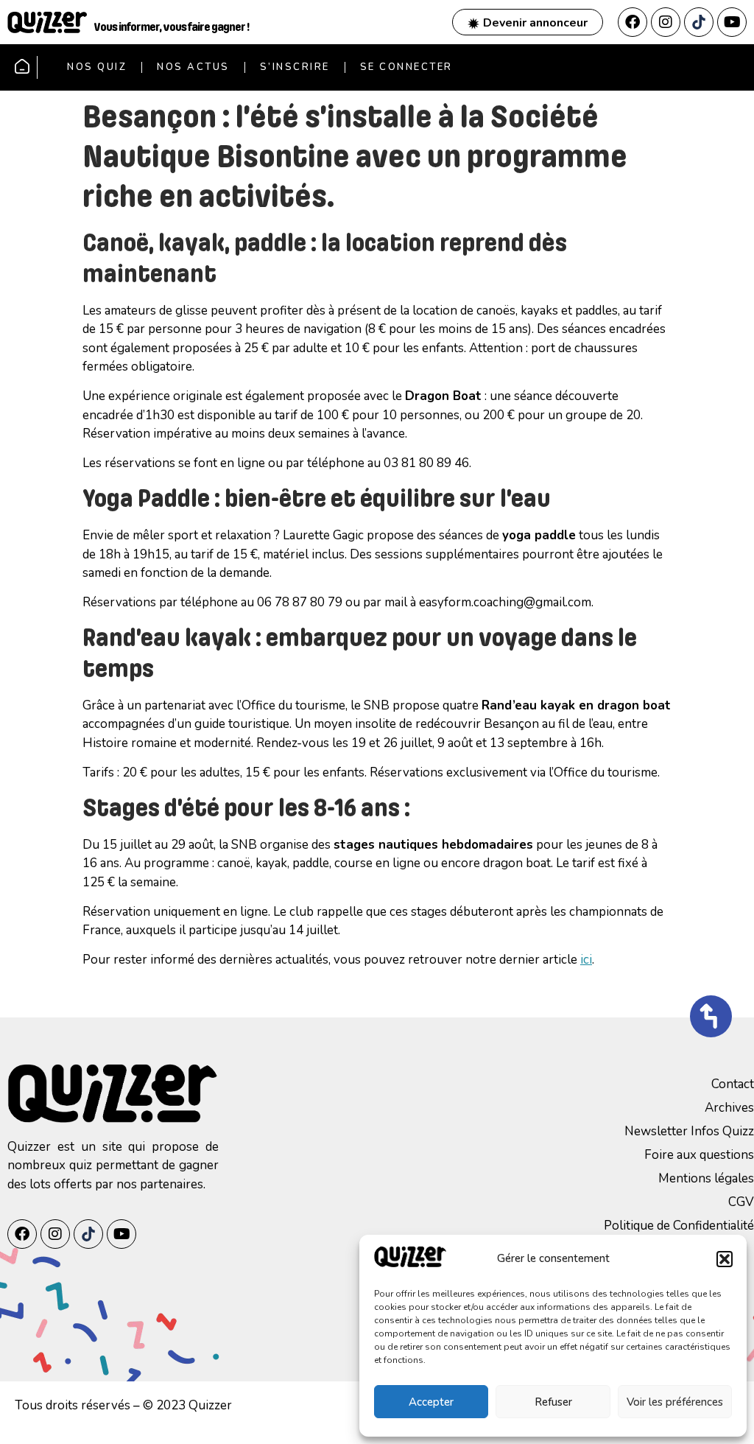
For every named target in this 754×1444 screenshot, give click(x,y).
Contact (732, 1084)
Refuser (553, 1402)
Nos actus (193, 67)
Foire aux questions (699, 1154)
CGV (741, 1202)
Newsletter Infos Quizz (689, 1131)
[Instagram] (665, 22)
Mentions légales (706, 1178)
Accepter (431, 1402)
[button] (724, 1259)
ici (586, 959)
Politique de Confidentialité (679, 1225)
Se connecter (406, 67)
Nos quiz (97, 67)
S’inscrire (295, 67)
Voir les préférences (675, 1402)
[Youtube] (732, 22)
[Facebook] (632, 22)
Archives (729, 1107)
